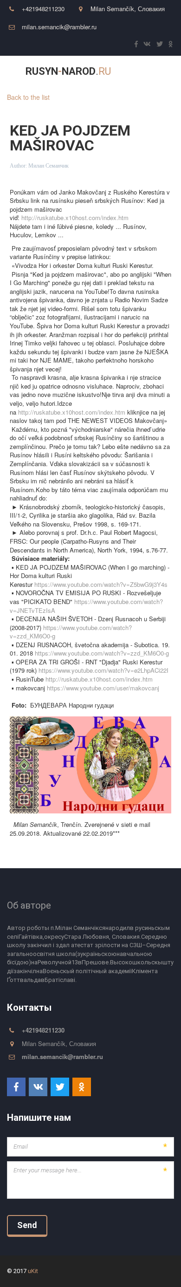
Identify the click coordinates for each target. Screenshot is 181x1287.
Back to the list (28, 97)
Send (27, 1225)
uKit (33, 1271)
